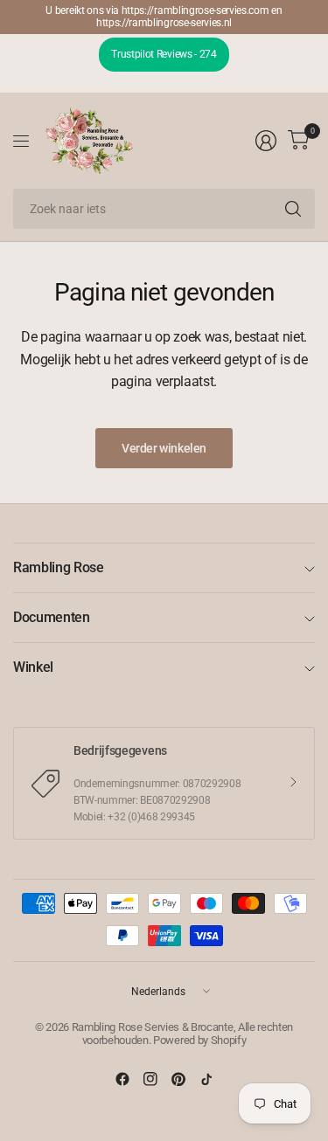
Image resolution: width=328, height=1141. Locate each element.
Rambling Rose (58, 567)
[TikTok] (206, 1079)
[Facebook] (122, 1079)
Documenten (51, 617)
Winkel (33, 667)
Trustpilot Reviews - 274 (163, 54)
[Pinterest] (178, 1079)
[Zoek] (293, 209)
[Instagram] (150, 1079)
